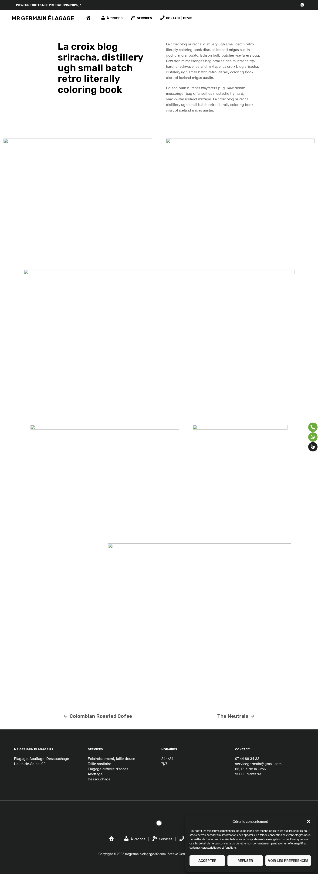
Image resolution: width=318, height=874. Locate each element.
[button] (308, 821)
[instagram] (302, 5)
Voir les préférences (288, 861)
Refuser (245, 861)
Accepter (207, 861)
